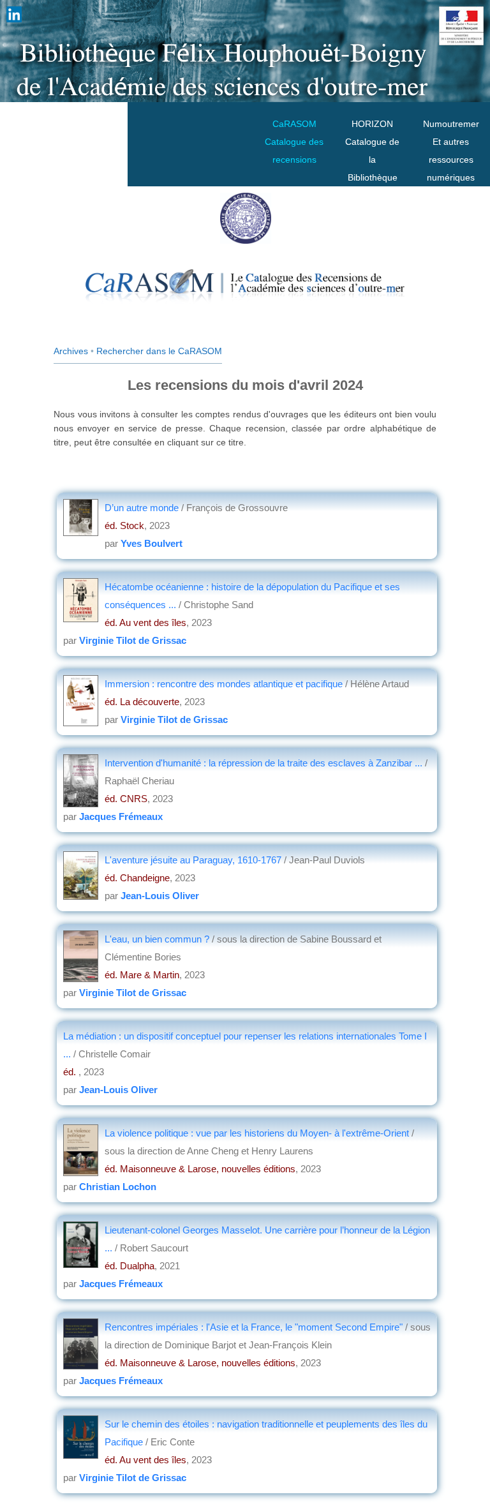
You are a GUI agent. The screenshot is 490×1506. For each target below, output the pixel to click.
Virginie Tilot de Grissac (132, 640)
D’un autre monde (143, 507)
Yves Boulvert (151, 543)
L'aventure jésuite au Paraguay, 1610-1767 (194, 859)
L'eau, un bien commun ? (158, 939)
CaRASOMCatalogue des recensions (294, 142)
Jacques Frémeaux (121, 816)
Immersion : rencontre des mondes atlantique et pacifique (225, 683)
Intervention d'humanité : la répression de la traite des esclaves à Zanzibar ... (263, 762)
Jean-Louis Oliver (160, 895)
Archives (71, 351)
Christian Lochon (117, 1186)
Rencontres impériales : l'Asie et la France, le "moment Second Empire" (254, 1327)
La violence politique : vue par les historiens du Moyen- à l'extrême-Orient (257, 1133)
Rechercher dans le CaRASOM (159, 351)
